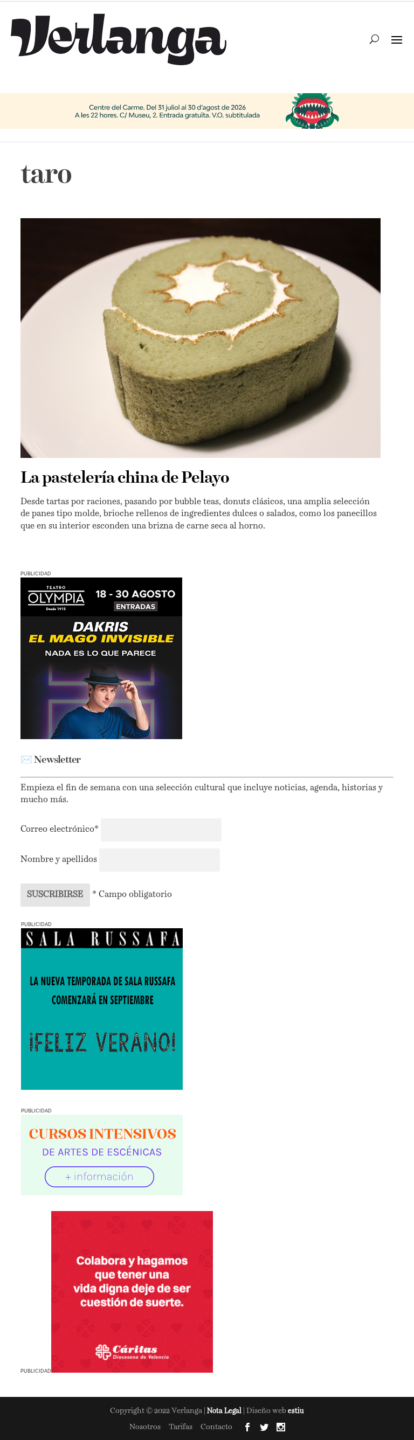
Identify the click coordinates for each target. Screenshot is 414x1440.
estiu (296, 1411)
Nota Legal (225, 1411)
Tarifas (180, 1427)
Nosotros (145, 1427)
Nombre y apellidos (58, 859)
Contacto (216, 1427)
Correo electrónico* (60, 829)
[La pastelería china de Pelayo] (200, 338)
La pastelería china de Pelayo (124, 478)
